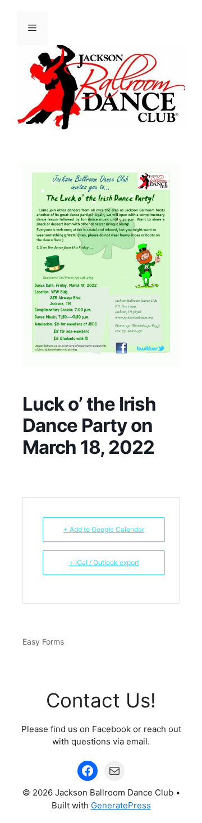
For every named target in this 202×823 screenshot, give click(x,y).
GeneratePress (121, 805)
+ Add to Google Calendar (103, 529)
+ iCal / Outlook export (104, 562)
